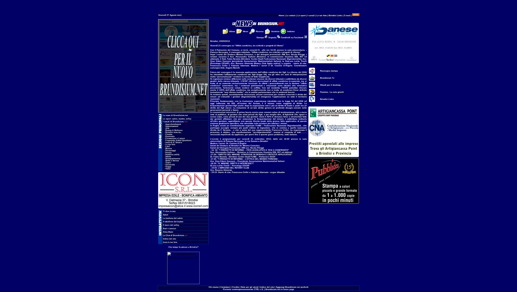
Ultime (232, 31)
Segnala (272, 37)
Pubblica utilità (172, 155)
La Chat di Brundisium (175, 235)
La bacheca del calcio (173, 218)
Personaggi (170, 151)
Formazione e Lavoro (175, 138)
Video (168, 169)
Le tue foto (321, 15)
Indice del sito (169, 239)
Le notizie (291, 15)
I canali (311, 15)
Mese (245, 31)
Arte (167, 128)
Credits (235, 287)
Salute (168, 157)
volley (188, 119)
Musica (168, 149)
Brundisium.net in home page (279, 289)
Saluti (165, 215)
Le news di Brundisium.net (175, 115)
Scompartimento (172, 159)
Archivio (275, 31)
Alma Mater (168, 232)
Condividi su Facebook (292, 37)
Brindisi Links (335, 15)
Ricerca (260, 31)
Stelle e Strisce (172, 161)
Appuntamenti (171, 126)
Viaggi (168, 167)
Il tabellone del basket (173, 222)
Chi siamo (214, 287)
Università (170, 165)
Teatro (168, 163)
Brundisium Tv (327, 78)
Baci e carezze (169, 229)
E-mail (347, 15)
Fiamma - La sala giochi (332, 92)
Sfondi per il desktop (330, 85)
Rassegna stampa (329, 71)
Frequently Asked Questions (178, 140)
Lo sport (301, 15)
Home (281, 15)
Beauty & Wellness (174, 130)
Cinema (168, 134)
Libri (167, 146)
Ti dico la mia (169, 211)
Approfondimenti (173, 124)
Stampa (260, 37)
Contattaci (225, 287)
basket (182, 119)
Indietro (291, 31)
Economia (169, 136)
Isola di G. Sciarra (173, 142)
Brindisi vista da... (173, 132)
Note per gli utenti (249, 287)
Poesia (168, 153)
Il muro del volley (171, 225)
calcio (175, 119)
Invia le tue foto (170, 242)
